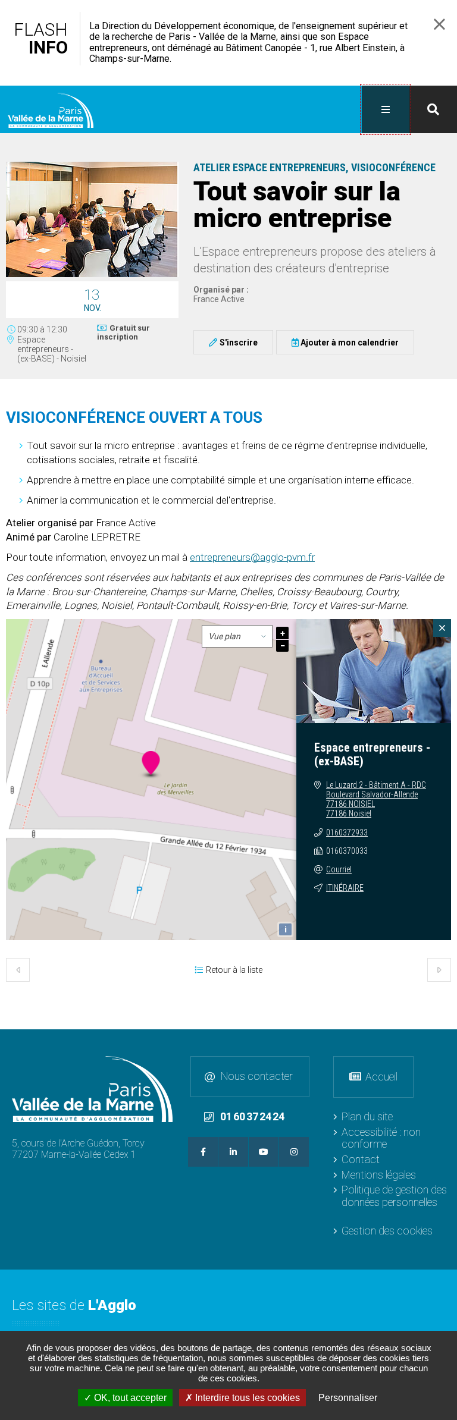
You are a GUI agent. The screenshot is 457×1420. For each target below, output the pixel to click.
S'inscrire (239, 342)
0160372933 (347, 832)
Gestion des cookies (387, 1230)
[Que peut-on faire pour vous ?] (433, 109)
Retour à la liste (234, 970)
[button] (92, 275)
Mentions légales (379, 1174)
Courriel (339, 869)
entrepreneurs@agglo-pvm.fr (252, 557)
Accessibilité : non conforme (381, 1138)
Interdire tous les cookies (246, 1398)
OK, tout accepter (129, 1398)
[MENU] (385, 109)
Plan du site (367, 1116)
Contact (361, 1159)
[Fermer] (442, 628)
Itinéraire (345, 888)
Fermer (439, 24)
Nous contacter (257, 1076)
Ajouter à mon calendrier (350, 342)
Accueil (381, 1076)
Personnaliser (347, 1398)
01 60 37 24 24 (252, 1116)
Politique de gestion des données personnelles (394, 1195)
